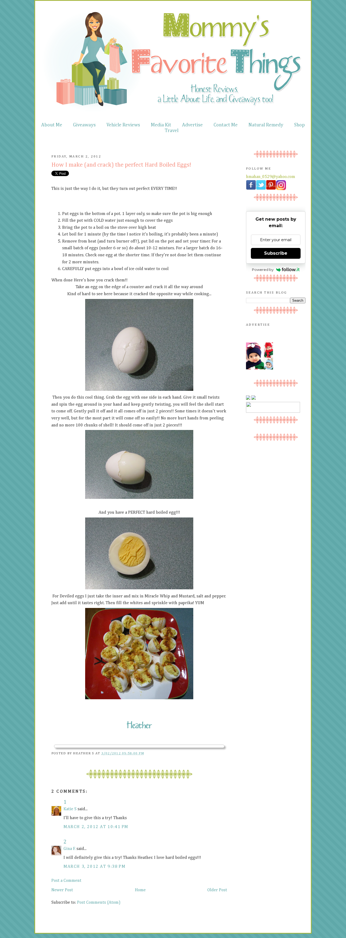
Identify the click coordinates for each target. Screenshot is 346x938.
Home (140, 890)
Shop (299, 125)
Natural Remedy (265, 125)
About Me (51, 125)
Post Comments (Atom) (99, 902)
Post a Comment (66, 881)
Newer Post (62, 890)
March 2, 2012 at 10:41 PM (96, 827)
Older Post (217, 890)
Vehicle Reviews (123, 125)
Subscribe (275, 253)
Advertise (192, 125)
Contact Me (226, 125)
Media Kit (161, 125)
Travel (171, 130)
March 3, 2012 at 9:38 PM (94, 867)
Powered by (263, 269)
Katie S (70, 809)
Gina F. (69, 849)
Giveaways (84, 125)
